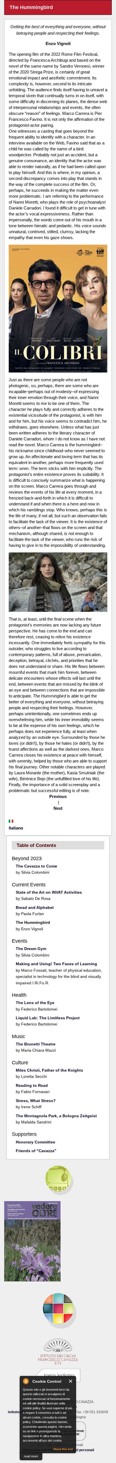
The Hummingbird (33, 922)
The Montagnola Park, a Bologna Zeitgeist (56, 1116)
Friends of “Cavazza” (36, 1150)
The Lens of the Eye (35, 1002)
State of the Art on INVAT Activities (49, 892)
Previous (58, 796)
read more (31, 1456)
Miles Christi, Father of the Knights (49, 1070)
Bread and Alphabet (35, 907)
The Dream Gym (31, 948)
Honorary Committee (35, 1142)
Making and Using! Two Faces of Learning (56, 964)
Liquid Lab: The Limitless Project (48, 1018)
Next (58, 808)
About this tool (63, 1449)
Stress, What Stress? (36, 1100)
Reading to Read (32, 1085)
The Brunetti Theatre (35, 1044)
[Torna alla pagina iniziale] (58, 1308)
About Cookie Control (25, 1381)
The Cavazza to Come (36, 866)
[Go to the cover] (58, 1241)
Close (71, 1381)
